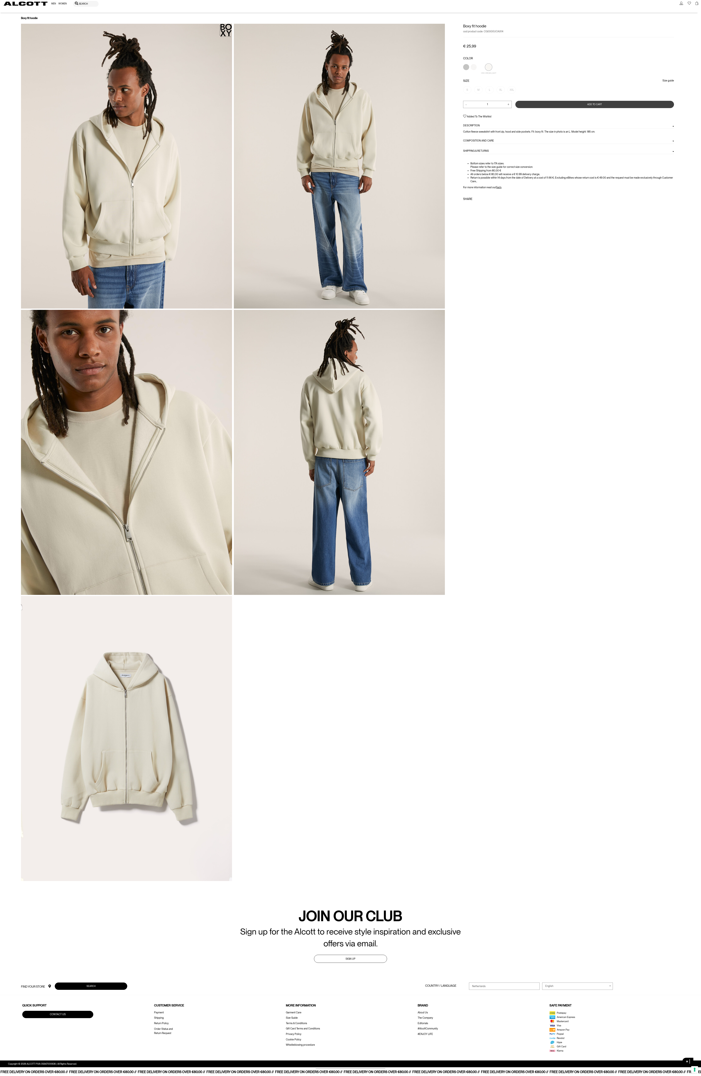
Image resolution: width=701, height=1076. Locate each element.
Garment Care (293, 1012)
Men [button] (53, 3)
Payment (159, 1012)
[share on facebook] (465, 206)
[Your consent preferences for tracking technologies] (694, 1069)
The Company (425, 1017)
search (91, 986)
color (468, 58)
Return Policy (161, 1023)
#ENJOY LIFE (425, 1034)
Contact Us (58, 1014)
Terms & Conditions (296, 1023)
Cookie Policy (293, 1039)
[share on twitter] (471, 206)
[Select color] (466, 73)
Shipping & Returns (476, 150)
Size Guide (292, 1017)
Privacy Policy (293, 1034)
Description (471, 125)
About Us (423, 1012)
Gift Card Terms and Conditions (303, 1028)
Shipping (159, 1017)
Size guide (668, 80)
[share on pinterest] (476, 206)
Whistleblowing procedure (300, 1044)
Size (466, 81)
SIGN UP (350, 958)
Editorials (423, 1023)
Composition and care (478, 140)
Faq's (498, 187)
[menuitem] (53, 3)
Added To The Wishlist (478, 116)
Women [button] (62, 3)
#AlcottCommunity (428, 1028)
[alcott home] (25, 4)
